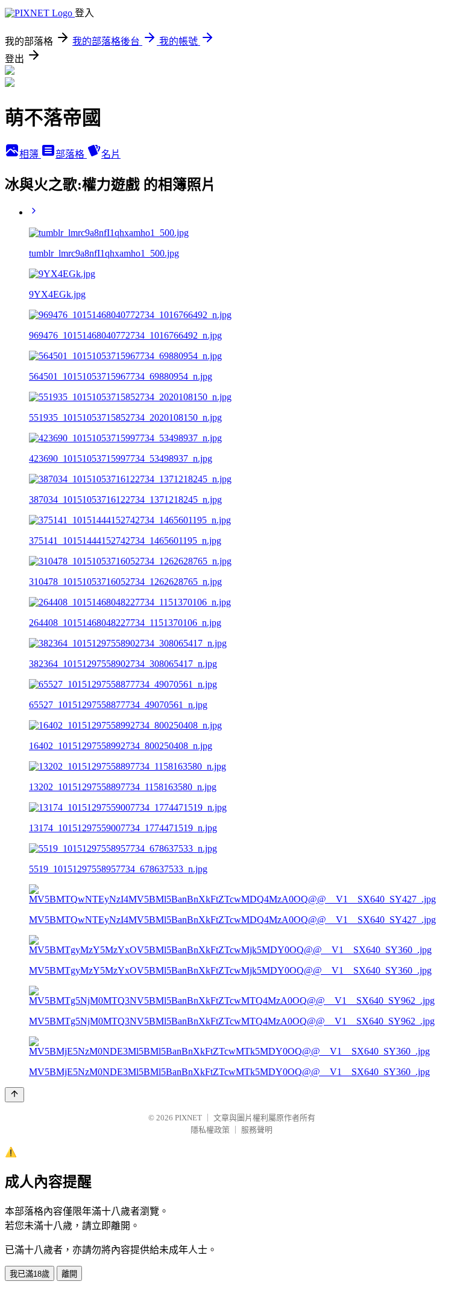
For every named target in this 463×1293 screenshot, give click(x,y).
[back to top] (14, 1094)
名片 (111, 154)
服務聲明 (256, 1129)
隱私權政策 (210, 1129)
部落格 (71, 154)
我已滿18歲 (29, 1274)
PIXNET (188, 1117)
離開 (69, 1274)
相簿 (30, 154)
